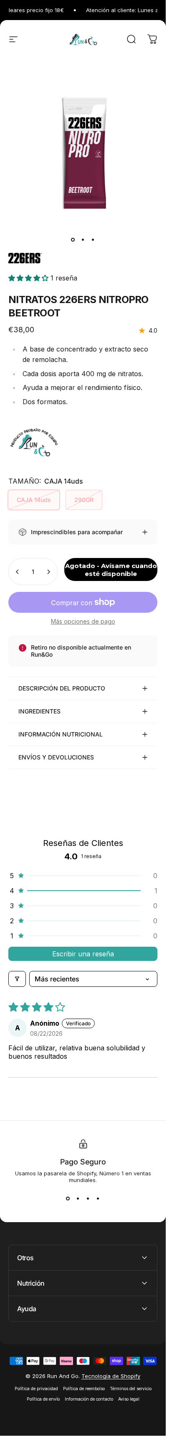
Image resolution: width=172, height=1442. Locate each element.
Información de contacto (89, 1399)
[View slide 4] (98, 1198)
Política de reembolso (84, 1388)
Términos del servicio (131, 1388)
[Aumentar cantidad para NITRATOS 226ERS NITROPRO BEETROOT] (48, 571)
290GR (84, 499)
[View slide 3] (88, 1198)
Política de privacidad (36, 1388)
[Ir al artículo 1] (83, 239)
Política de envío (43, 1399)
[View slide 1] (68, 1198)
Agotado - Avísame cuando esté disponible (111, 570)
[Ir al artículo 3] (93, 239)
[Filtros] (17, 979)
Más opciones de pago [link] (83, 621)
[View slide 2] (78, 1198)
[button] (29, 278)
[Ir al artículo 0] (73, 239)
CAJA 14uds (34, 499)
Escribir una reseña (83, 954)
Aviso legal (128, 1399)
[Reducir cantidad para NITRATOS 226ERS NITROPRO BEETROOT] (17, 571)
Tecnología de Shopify (110, 1376)
